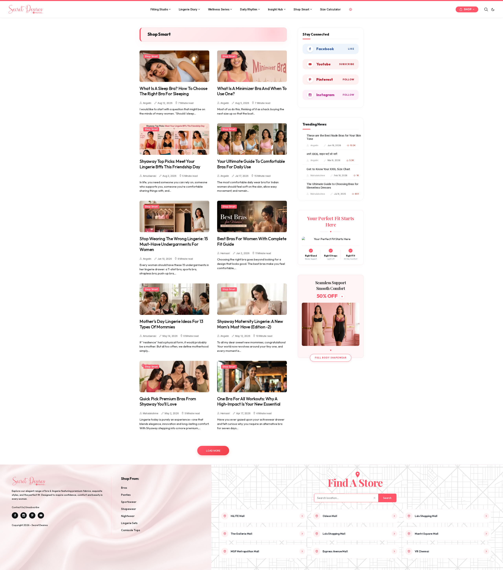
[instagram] (331, 95)
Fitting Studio (159, 9)
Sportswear (128, 502)
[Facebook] (15, 515)
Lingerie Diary (188, 9)
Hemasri (225, 253)
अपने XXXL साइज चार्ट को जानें (322, 154)
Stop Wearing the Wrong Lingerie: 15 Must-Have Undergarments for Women (174, 244)
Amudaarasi (149, 175)
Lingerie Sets (129, 523)
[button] (493, 9)
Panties (126, 495)
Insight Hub (275, 9)
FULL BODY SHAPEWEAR (331, 357)
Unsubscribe (32, 507)
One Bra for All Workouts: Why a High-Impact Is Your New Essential (248, 401)
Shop (468, 9)
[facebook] (331, 49)
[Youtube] (41, 515)
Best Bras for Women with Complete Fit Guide (251, 241)
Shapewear (128, 509)
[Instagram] (23, 515)
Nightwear (128, 516)
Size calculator (330, 9)
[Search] (486, 9)
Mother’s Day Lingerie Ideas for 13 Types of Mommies (171, 324)
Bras (124, 487)
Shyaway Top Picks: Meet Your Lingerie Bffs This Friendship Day (170, 164)
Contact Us (18, 507)
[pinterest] (331, 79)
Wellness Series (218, 9)
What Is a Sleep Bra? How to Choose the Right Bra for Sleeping (173, 91)
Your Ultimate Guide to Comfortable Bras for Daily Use (251, 164)
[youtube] (331, 64)
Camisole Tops (130, 530)
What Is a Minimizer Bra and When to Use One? (252, 91)
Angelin (147, 103)
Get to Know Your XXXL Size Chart (328, 169)
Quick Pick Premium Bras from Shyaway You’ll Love (168, 401)
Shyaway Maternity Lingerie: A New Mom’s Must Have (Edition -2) (250, 324)
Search (387, 497)
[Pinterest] (32, 515)
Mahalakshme (150, 413)
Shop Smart (301, 9)
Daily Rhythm (248, 9)
